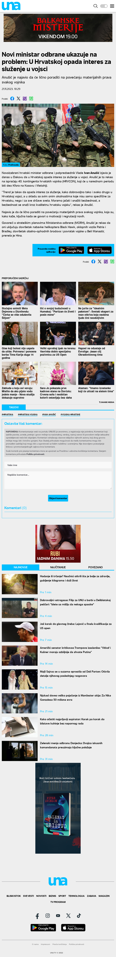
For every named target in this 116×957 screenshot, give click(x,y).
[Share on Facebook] (12, 98)
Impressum (45, 944)
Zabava (91, 895)
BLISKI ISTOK (14, 895)
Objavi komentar (58, 498)
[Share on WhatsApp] (31, 98)
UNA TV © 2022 (56, 953)
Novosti (41, 895)
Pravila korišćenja (60, 944)
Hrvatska (8, 414)
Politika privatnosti (76, 944)
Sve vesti (28, 895)
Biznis (52, 895)
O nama (35, 944)
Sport (62, 895)
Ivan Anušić (50, 414)
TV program (58, 901)
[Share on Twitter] (18, 98)
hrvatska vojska (28, 414)
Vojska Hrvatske (71, 414)
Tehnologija (76, 895)
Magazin (104, 895)
